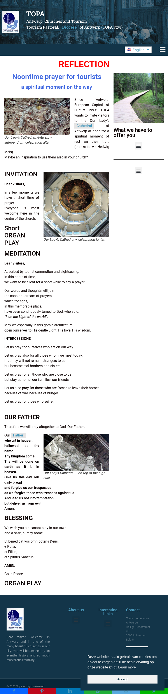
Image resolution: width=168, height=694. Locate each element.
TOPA (35, 13)
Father (18, 435)
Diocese (69, 27)
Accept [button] (122, 679)
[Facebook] (14, 691)
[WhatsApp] (98, 691)
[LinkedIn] (70, 691)
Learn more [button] (127, 667)
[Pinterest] (42, 691)
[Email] (126, 691)
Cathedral (84, 126)
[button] (138, 49)
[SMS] (154, 691)
